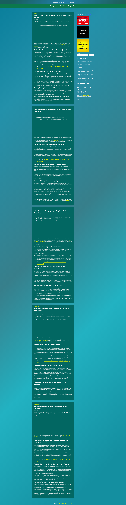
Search (78, 53)
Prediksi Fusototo (80, 92)
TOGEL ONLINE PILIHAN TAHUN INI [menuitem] (60, 140)
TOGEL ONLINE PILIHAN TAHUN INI (65, 503)
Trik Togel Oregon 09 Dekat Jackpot (85, 61)
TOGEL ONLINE (36, 13)
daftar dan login (86, 95)
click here (89, 14)
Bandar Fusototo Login (81, 91)
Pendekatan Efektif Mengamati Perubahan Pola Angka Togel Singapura (84, 66)
